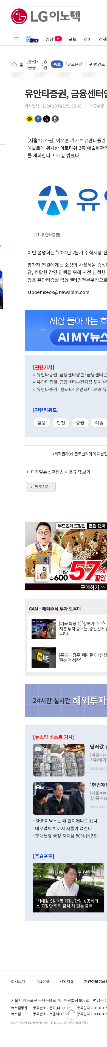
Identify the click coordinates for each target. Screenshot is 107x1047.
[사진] (59, 759)
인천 (61, 422)
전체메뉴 (16, 39)
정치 (88, 39)
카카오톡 (29, 119)
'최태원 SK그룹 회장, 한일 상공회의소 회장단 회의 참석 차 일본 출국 (67, 903)
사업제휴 (67, 981)
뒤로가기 (42, 486)
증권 (80, 422)
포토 (73, 39)
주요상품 (42, 981)
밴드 (55, 119)
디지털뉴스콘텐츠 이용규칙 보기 (61, 472)
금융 (42, 422)
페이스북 (38, 119)
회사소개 (18, 981)
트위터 (46, 119)
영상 (50, 39)
